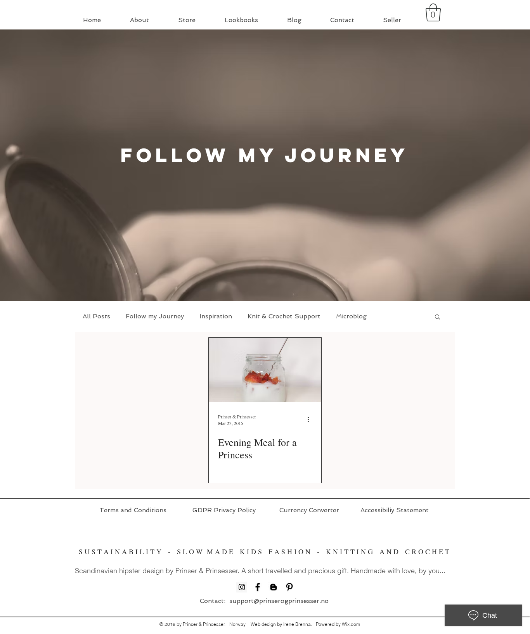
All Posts (96, 316)
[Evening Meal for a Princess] (265, 370)
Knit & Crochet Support (284, 316)
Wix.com (351, 624)
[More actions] (310, 419)
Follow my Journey (155, 316)
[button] (433, 12)
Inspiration (215, 316)
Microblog (351, 316)
